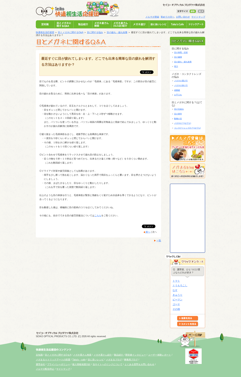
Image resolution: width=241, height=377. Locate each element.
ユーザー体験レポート (159, 355)
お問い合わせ (183, 17)
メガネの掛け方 (181, 85)
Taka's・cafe (79, 359)
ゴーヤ (176, 304)
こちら (97, 215)
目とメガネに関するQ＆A (58, 355)
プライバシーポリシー (58, 364)
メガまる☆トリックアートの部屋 (53, 359)
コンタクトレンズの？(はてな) (187, 128)
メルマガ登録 (152, 17)
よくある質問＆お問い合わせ (139, 364)
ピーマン (177, 299)
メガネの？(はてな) (182, 123)
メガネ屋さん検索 (82, 355)
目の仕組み (179, 109)
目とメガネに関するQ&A (70, 32)
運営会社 (40, 364)
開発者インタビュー (135, 355)
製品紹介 (119, 355)
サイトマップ (198, 17)
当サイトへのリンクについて (107, 364)
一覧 (158, 240)
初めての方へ (167, 17)
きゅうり (177, 295)
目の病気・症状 (181, 52)
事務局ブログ (131, 359)
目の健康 (178, 57)
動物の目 (178, 118)
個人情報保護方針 (81, 364)
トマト (176, 280)
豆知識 (39, 355)
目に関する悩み (95, 32)
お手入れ (178, 95)
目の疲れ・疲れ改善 (117, 32)
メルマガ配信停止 (45, 369)
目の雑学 (178, 114)
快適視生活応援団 (45, 32)
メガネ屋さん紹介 (103, 355)
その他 (176, 309)
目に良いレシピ (96, 359)
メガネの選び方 (181, 81)
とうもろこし (180, 285)
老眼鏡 (177, 90)
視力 (176, 66)
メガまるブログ (114, 359)
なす (175, 290)
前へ (147, 232)
